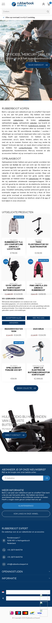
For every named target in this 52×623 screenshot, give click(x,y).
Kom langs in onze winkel (26, 514)
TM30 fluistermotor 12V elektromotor (38, 244)
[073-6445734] (45, 598)
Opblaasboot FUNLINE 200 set (13, 369)
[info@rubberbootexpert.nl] (45, 605)
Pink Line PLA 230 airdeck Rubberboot (38, 287)
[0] (48, 4)
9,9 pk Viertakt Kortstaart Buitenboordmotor (13, 287)
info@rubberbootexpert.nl (17, 564)
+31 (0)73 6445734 (15, 550)
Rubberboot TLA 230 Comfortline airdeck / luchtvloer (14, 245)
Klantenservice (26, 506)
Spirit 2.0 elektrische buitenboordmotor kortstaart (38, 371)
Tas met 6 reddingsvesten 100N (14, 329)
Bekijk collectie (24, 388)
